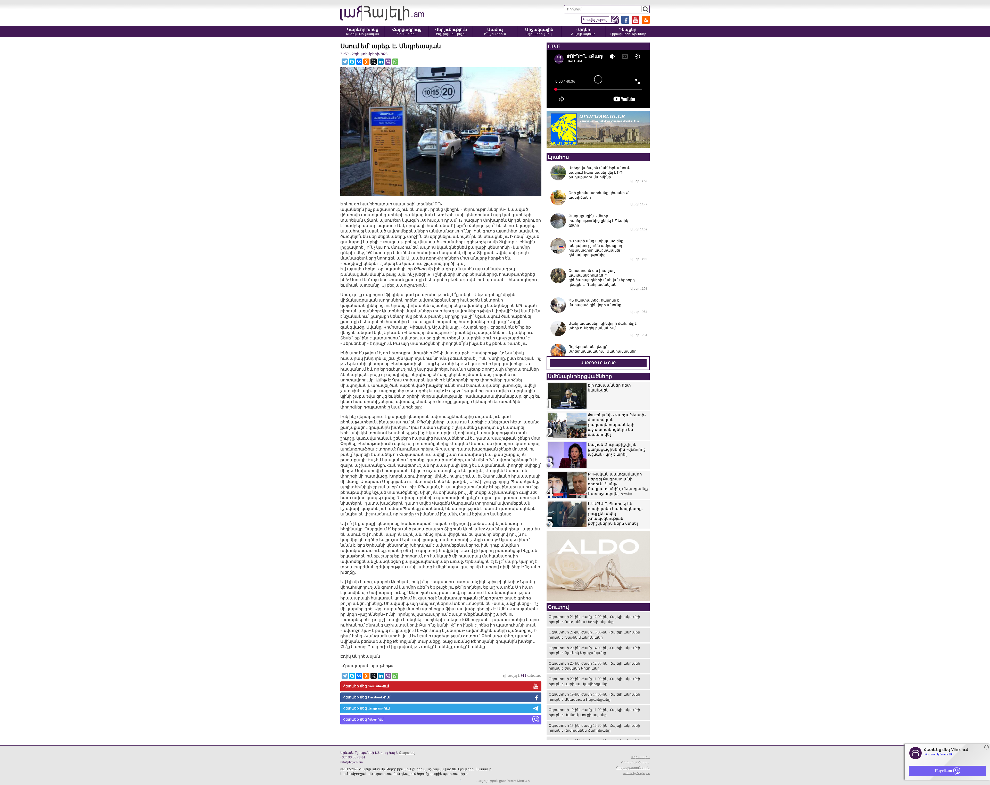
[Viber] (388, 62)
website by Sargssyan (636, 773)
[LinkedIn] (381, 62)
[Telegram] (345, 62)
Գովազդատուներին (633, 768)
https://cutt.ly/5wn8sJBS (939, 754)
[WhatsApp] (395, 62)
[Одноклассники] (366, 62)
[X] (373, 62)
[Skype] (352, 62)
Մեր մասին (640, 757)
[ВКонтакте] (359, 62)
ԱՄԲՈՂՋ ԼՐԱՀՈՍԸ (598, 363)
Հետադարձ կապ (635, 762)
